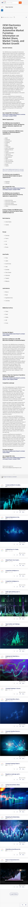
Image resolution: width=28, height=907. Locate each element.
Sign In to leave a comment (10, 476)
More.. (23, 512)
